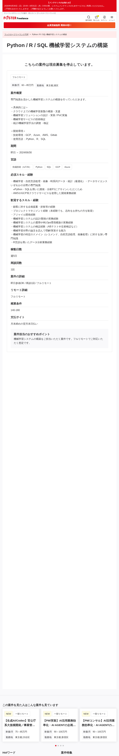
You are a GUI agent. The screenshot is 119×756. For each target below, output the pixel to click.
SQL (49, 167)
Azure (67, 167)
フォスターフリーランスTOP (16, 34)
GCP (57, 167)
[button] (55, 745)
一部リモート (21, 714)
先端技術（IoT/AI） (21, 167)
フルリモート (18, 77)
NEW (8, 714)
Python (39, 167)
